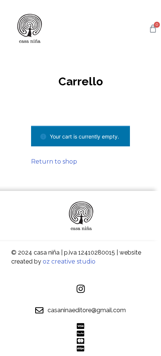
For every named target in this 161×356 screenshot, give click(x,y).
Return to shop (54, 161)
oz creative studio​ (69, 261)
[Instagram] (80, 289)
